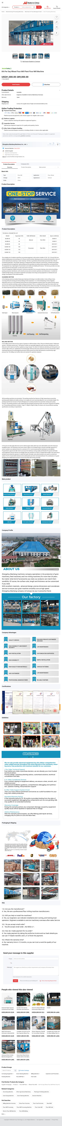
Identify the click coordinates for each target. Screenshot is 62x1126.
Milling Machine (35, 1073)
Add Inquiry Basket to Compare (31, 61)
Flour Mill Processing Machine (24, 1107)
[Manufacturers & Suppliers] (31, 2)
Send (15, 980)
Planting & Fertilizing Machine (41, 1092)
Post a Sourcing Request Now (48, 980)
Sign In (4, 156)
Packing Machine (6, 1076)
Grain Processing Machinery (49, 11)
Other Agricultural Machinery (23, 1092)
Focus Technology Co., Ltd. (20, 1119)
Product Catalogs (24, 1070)
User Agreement (40, 1119)
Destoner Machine (36, 1095)
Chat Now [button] (47, 84)
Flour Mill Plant (20, 1076)
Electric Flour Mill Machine (9, 1111)
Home (3, 11)
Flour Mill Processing (8, 1107)
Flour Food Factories (38, 1103)
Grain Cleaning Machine (22, 1073)
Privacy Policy (55, 1119)
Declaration (47, 1119)
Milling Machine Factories (9, 1103)
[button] (55, 167)
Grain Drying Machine (8, 1095)
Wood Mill (49, 1103)
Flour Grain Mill (38, 1107)
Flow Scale (33, 1076)
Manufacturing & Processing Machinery (14, 11)
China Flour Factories (24, 1103)
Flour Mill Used (49, 1107)
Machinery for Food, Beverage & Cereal (33, 11)
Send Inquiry (16, 84)
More (3, 1114)
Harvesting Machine (8, 1092)
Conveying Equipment (7, 1073)
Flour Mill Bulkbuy (23, 1111)
